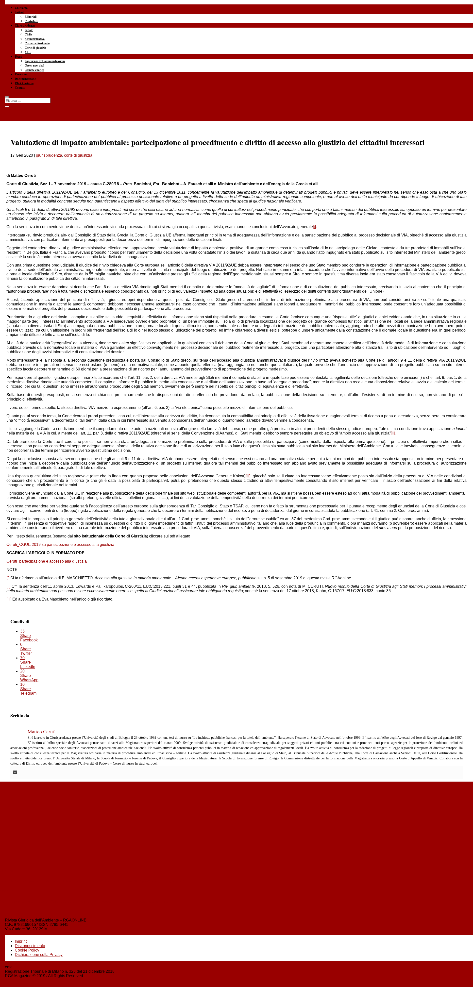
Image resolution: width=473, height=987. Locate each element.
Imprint (21, 941)
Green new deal (34, 65)
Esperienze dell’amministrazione (45, 61)
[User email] (15, 772)
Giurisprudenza (25, 25)
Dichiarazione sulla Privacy (39, 955)
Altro (28, 52)
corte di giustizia (78, 155)
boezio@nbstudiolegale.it (39, 967)
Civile (28, 34)
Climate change (34, 70)
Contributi (31, 21)
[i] (314, 227)
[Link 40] (236, 24)
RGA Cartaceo (24, 83)
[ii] (393, 433)
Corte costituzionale (37, 43)
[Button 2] (7, 106)
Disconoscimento (30, 946)
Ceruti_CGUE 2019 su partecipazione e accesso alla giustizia (60, 544)
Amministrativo (35, 39)
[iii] (247, 476)
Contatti (20, 87)
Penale (29, 30)
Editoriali (30, 17)
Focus (18, 56)
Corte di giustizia (35, 48)
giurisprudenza (49, 155)
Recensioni (21, 74)
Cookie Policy (27, 950)
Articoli (19, 12)
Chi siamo (21, 8)
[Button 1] (7, 97)
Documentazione (25, 79)
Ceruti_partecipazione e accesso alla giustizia (46, 561)
